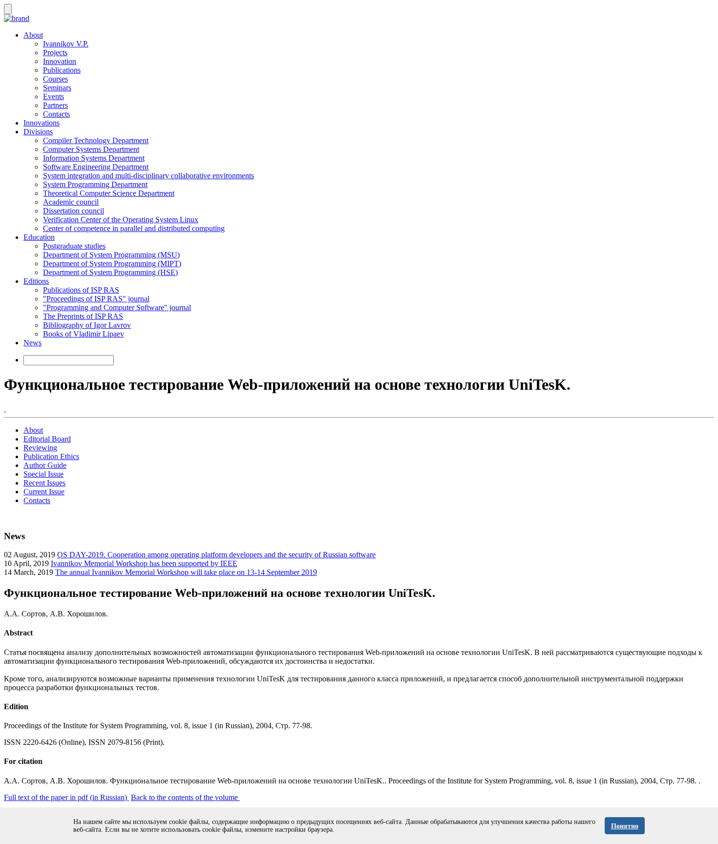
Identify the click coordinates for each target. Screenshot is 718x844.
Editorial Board (47, 439)
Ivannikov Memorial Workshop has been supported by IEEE (144, 563)
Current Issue (43, 491)
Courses (55, 79)
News (32, 342)
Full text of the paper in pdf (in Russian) (66, 797)
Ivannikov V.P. (65, 44)
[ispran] (5, 408)
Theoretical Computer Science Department (108, 193)
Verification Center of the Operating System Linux (120, 219)
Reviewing (40, 447)
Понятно (624, 826)
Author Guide (44, 465)
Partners (55, 105)
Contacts (56, 114)
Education (39, 237)
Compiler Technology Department (95, 140)
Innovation (59, 61)
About (33, 35)
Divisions (38, 131)
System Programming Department (95, 184)
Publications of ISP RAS (81, 290)
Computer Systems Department (91, 149)
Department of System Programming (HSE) (110, 272)
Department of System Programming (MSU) (111, 255)
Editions (36, 281)
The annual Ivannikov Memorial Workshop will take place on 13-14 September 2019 (186, 572)
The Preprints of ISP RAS (83, 316)
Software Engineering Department (95, 167)
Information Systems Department (94, 158)
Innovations (41, 123)
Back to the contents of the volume (185, 797)
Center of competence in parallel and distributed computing (134, 228)
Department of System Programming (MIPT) (112, 263)
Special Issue (43, 474)
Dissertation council (73, 211)
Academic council (71, 202)
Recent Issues (44, 483)
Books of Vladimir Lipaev (83, 334)
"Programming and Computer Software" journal (117, 307)
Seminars (57, 88)
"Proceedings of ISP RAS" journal (96, 299)
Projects (55, 52)
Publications (62, 70)
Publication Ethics (51, 456)
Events (53, 96)
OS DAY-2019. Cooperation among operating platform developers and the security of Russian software (216, 554)
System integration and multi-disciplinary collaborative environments (148, 175)
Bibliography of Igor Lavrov (87, 325)
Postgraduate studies (74, 246)
